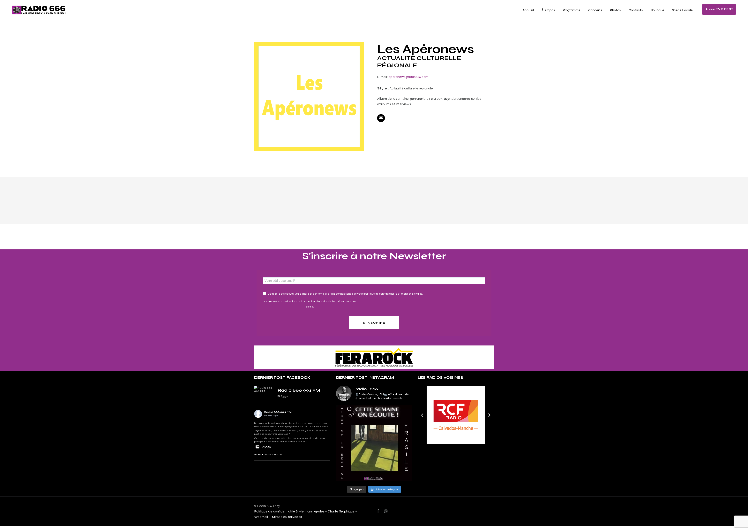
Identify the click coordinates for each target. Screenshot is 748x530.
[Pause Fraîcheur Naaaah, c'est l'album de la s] (374, 443)
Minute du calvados (287, 517)
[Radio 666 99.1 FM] (264, 389)
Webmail (261, 517)
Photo (266, 447)
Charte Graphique (341, 511)
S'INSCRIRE (374, 322)
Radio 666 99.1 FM (278, 412)
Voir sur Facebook (262, 454)
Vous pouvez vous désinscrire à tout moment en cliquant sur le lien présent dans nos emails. (310, 304)
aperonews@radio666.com (408, 77)
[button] (422, 415)
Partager (278, 454)
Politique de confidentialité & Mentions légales (289, 511)
